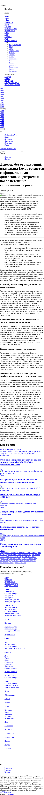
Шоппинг (8, 714)
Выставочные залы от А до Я (16, 648)
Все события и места (12, 85)
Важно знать (9, 718)
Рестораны (9, 23)
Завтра (7, 79)
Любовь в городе (11, 584)
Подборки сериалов (12, 602)
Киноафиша (9, 591)
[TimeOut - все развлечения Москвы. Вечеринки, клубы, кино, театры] (5, 3)
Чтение (12, 55)
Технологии (13, 67)
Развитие (8, 664)
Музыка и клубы (11, 29)
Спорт (7, 33)
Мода (7, 25)
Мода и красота (15, 45)
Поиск (7, 17)
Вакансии (8, 772)
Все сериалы (9, 597)
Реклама (8, 770)
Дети (6, 39)
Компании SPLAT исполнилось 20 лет (20, 556)
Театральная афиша (12, 687)
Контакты (13, 71)
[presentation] (1, 129)
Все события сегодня (8, 149)
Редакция (8, 768)
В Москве (8, 580)
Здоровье (8, 37)
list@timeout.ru (5, 792)
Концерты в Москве (12, 631)
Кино (7, 21)
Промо (11, 69)
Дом (10, 61)
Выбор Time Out (11, 41)
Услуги (7, 745)
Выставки (8, 143)
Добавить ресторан (12, 613)
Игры (11, 49)
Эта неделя (9, 81)
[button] (1, 131)
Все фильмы (9, 595)
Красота (8, 27)
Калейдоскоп (10, 733)
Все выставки (10, 644)
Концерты (8, 139)
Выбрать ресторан (12, 607)
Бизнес (11, 57)
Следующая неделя (12, 83)
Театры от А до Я (11, 685)
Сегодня (8, 77)
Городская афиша (11, 586)
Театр (11, 47)
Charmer (11, 794)
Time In (12, 53)
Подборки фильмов (12, 599)
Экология (12, 65)
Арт (6, 35)
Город (7, 19)
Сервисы (8, 716)
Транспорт (13, 63)
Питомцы (12, 59)
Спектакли (9, 141)
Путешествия (10, 31)
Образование (14, 51)
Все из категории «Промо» (10, 449)
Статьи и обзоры (11, 593)
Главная (8, 157)
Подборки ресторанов (13, 615)
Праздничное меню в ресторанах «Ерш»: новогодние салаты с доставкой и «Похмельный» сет (20, 554)
